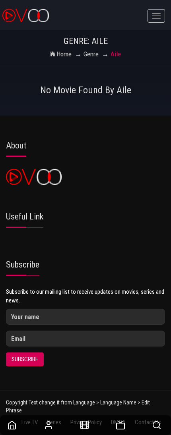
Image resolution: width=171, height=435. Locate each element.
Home (64, 54)
